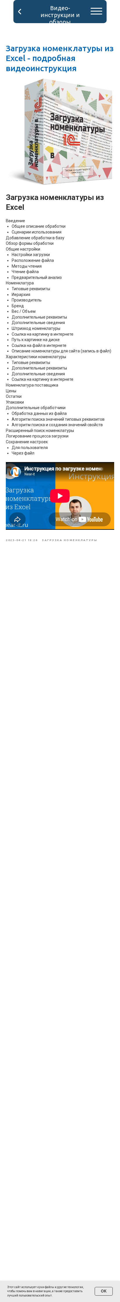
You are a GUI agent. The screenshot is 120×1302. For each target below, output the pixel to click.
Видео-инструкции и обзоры (60, 15)
